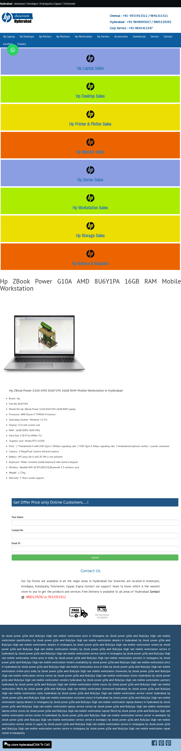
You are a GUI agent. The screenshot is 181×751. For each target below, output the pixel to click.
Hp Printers (45, 36)
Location (8, 44)
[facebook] (154, 743)
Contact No (17, 530)
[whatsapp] (12, 49)
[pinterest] (161, 743)
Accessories (121, 36)
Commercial (139, 36)
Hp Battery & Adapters (90, 263)
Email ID (16, 543)
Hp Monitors (63, 36)
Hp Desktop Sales (90, 96)
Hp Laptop (9, 36)
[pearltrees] (168, 743)
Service (155, 36)
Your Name (17, 517)
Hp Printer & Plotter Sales (90, 124)
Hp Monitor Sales (90, 152)
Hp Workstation (83, 36)
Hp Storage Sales (90, 236)
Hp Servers (103, 36)
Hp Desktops (27, 36)
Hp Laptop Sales (90, 68)
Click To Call (41, 744)
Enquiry (22, 44)
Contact (168, 36)
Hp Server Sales (90, 180)
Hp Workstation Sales (90, 208)
